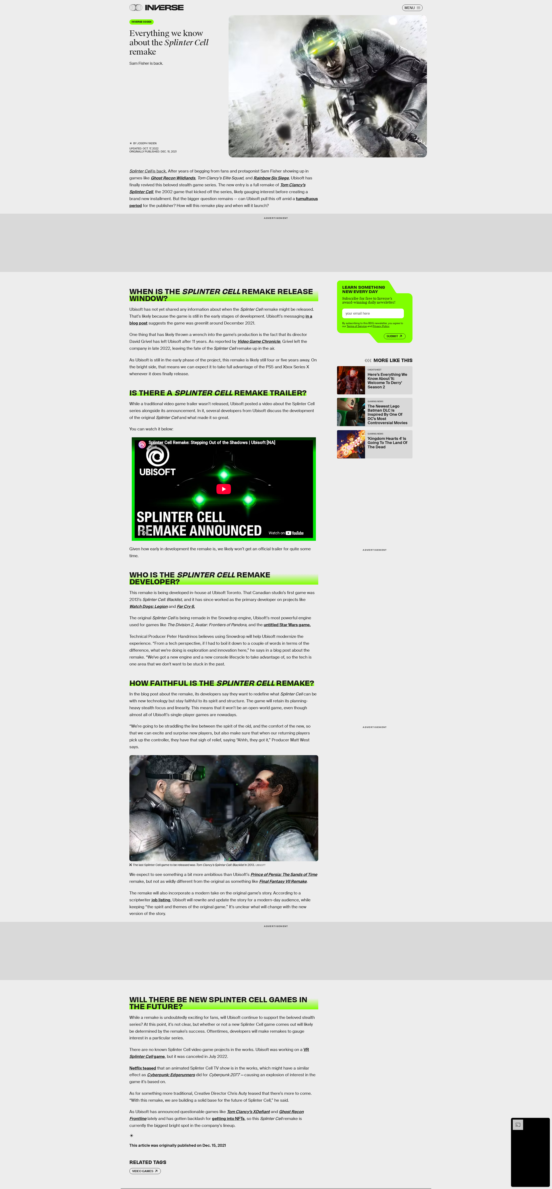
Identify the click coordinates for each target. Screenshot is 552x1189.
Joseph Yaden (147, 143)
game (159, 1056)
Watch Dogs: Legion (148, 606)
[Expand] (515, 1121)
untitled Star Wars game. (287, 624)
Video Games (142, 1171)
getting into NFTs (228, 1118)
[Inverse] (164, 7)
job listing (161, 900)
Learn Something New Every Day (363, 288)
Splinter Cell (141, 1056)
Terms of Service (357, 326)
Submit (392, 336)
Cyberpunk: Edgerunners (171, 1075)
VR (306, 1049)
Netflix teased (142, 1068)
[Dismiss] (545, 1121)
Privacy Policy (381, 326)
